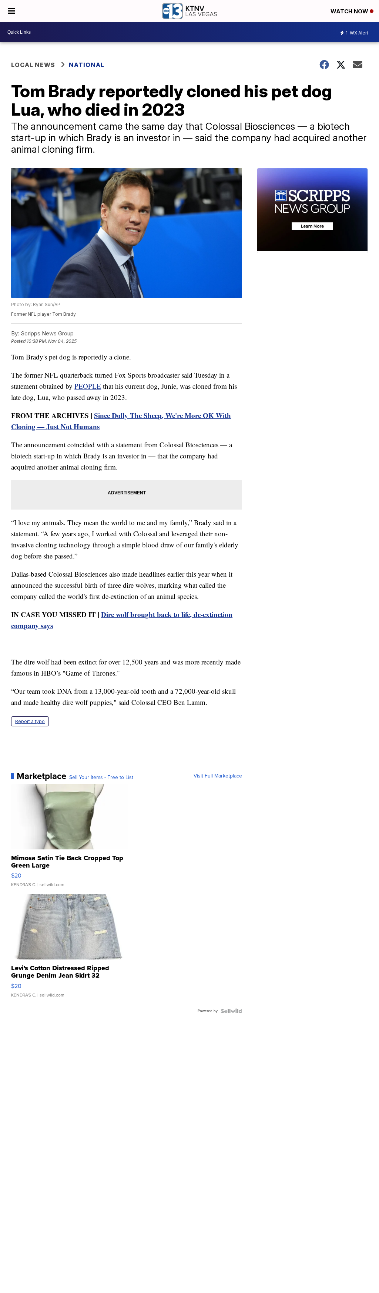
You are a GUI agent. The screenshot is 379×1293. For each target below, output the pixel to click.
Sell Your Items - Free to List (101, 777)
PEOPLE (87, 386)
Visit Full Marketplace (218, 776)
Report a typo (30, 721)
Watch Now (350, 11)
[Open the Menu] (11, 11)
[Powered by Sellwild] (231, 1011)
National (86, 65)
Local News (33, 65)
